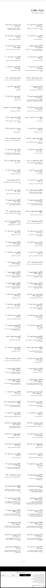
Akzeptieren (25, 575)
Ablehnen (13, 575)
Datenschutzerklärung (38, 585)
